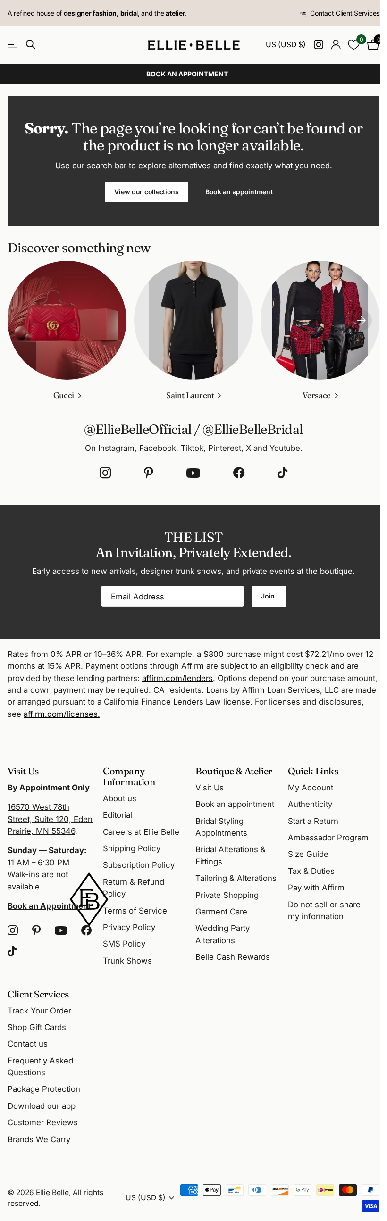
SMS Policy (124, 943)
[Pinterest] (148, 473)
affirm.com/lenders (177, 678)
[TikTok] (282, 473)
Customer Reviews (43, 1122)
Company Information (129, 776)
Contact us (28, 1043)
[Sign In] (336, 44)
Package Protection (44, 1089)
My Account (310, 787)
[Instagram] (105, 473)
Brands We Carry (39, 1139)
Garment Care (221, 911)
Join (269, 596)
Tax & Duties (311, 871)
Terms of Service (135, 910)
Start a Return (313, 821)
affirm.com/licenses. (62, 714)
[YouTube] (193, 473)
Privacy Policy (129, 927)
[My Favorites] (353, 44)
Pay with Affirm (316, 887)
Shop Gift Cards (37, 1027)
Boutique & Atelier (233, 771)
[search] (30, 44)
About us (119, 798)
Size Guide (308, 854)
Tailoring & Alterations (236, 878)
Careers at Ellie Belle (141, 832)
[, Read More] (318, 44)
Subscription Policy (139, 865)
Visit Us (209, 787)
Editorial (117, 815)
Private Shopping (227, 895)
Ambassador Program (328, 837)
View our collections (146, 192)
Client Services (38, 994)
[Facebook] (238, 473)
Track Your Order (39, 1010)
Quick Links (313, 771)
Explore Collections (13, 45)
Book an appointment (239, 192)
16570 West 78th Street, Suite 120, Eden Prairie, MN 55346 (50, 819)
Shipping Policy (131, 848)
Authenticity (310, 804)
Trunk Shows (127, 960)
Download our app (42, 1106)
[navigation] (361, 320)
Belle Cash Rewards (232, 957)
